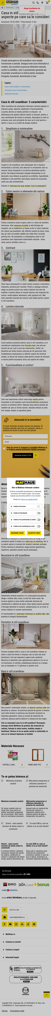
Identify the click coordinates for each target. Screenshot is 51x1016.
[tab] (25, 506)
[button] (18, 506)
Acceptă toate (34, 533)
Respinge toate (17, 533)
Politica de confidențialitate (29, 499)
